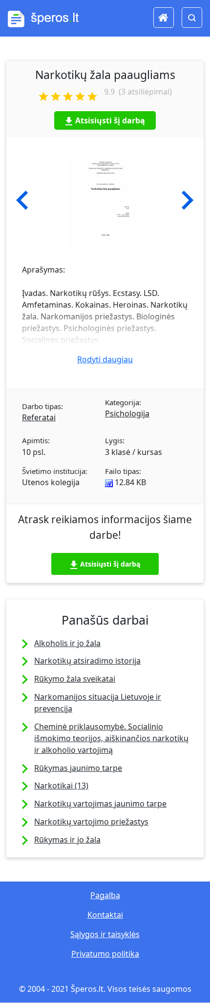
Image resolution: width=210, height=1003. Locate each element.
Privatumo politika (105, 953)
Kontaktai (105, 914)
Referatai (39, 417)
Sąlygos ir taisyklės (105, 934)
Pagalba (105, 895)
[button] (22, 200)
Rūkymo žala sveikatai (74, 678)
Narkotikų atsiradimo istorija (87, 660)
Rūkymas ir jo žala (67, 839)
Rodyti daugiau (105, 359)
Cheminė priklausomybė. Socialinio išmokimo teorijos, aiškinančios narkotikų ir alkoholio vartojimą (111, 738)
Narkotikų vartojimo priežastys (91, 821)
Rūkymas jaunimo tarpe (78, 768)
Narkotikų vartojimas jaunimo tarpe (100, 803)
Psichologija (127, 413)
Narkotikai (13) (61, 785)
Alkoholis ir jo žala (67, 643)
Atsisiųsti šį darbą (110, 120)
